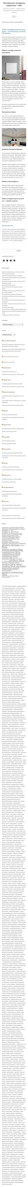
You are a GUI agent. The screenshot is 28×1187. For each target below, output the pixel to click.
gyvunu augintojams (20, 821)
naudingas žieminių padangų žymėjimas (10, 713)
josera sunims (9, 810)
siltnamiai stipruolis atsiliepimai (13, 733)
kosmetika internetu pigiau (14, 1171)
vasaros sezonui (10, 980)
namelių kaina (13, 1128)
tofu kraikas (13, 818)
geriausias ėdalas (10, 851)
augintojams (18, 851)
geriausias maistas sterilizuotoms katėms (11, 700)
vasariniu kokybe (22, 960)
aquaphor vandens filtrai (10, 542)
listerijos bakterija (10, 737)
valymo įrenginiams (21, 915)
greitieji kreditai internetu (16, 763)
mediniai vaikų (6, 1128)
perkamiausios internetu (7, 874)
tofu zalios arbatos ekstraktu (12, 797)
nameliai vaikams (20, 1128)
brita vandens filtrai (15, 862)
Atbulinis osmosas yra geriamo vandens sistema (13, 374)
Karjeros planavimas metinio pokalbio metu (12, 294)
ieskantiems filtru (5, 855)
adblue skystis (21, 741)
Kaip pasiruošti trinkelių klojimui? (9, 414)
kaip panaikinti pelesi (11, 1150)
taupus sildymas (15, 236)
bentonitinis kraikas (6, 818)
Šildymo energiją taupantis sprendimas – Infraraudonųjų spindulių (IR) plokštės (14, 31)
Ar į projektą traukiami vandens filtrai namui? (12, 453)
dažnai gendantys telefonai (8, 705)
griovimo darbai (5, 551)
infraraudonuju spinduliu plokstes (10, 233)
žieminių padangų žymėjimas (9, 588)
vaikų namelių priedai (11, 1156)
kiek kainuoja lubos (16, 752)
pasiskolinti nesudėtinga (7, 760)
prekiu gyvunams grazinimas (13, 799)
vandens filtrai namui (12, 564)
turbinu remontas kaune (7, 756)
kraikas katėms (11, 872)
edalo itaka (4, 831)
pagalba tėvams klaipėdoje (17, 932)
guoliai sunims (18, 1053)
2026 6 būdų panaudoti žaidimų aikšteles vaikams (13, 518)
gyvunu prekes (8, 758)
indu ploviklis (15, 922)
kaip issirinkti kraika (17, 1107)
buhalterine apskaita (6, 743)
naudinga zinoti (5, 963)
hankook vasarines (13, 963)
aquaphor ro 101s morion (10, 532)
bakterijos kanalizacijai (12, 730)
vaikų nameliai (11, 1126)
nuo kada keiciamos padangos (13, 786)
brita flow (19, 883)
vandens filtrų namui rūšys (7, 616)
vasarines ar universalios (7, 952)
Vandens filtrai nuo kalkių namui (9, 371)
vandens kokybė (6, 570)
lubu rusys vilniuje (6, 754)
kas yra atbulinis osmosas (10, 601)
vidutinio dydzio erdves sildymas (18, 238)
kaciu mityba (9, 803)
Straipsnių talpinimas (18, 240)
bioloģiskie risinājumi (18, 739)
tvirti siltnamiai (18, 844)
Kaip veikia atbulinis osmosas (8, 285)
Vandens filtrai (7, 367)
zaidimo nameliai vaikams (15, 909)
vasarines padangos (6, 577)
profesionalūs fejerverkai (17, 875)
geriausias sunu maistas (15, 866)
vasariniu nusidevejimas (12, 978)
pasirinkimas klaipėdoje (12, 935)
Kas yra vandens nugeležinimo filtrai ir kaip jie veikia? (14, 309)
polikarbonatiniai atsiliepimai (8, 846)
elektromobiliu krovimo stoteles (8, 1044)
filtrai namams (20, 608)
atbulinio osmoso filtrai (16, 640)
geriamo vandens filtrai (12, 549)
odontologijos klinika (6, 806)
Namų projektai (7, 449)
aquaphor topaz (7, 540)
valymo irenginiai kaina (19, 941)
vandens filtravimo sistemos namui (13, 612)
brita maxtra (11, 1120)
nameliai (11, 887)
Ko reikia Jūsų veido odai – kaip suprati (11, 315)
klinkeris (13, 903)
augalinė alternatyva (19, 825)
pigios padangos (10, 776)
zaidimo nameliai (5, 1154)
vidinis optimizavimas (16, 758)
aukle (12, 941)
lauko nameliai (17, 887)
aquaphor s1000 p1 (16, 539)
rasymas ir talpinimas (18, 952)
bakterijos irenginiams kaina (14, 900)
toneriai (15, 913)
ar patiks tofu (11, 825)
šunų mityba (13, 870)
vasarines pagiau (18, 973)
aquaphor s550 (17, 534)
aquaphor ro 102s (7, 533)
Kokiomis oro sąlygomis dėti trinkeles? (11, 467)
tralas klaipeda (18, 894)
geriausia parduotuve (21, 832)
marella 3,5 (4, 883)
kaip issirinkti (18, 842)
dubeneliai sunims (10, 812)
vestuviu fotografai (6, 918)
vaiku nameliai (21, 1135)
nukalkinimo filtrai (10, 556)
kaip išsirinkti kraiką (11, 1117)
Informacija (13, 229)
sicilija (12, 995)
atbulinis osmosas (10, 545)
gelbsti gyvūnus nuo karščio (15, 868)
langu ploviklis (9, 782)
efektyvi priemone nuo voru (19, 717)
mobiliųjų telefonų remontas (14, 702)
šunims (3, 823)
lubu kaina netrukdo (11, 748)
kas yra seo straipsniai (14, 722)
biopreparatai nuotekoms (12, 898)
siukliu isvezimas (17, 896)
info (7, 819)
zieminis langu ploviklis (11, 780)
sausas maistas (20, 870)
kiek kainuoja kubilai (21, 704)
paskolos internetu (17, 760)
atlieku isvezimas (10, 945)
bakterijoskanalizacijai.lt (17, 930)
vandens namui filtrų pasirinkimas (13, 618)
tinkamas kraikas (13, 877)
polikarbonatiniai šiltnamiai (8, 844)
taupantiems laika (11, 958)
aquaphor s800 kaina (15, 537)
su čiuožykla (15, 890)
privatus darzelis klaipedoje (8, 943)
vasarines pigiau (13, 960)
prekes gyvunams (17, 1062)
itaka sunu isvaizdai (12, 831)
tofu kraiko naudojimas (14, 1066)
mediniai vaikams (12, 1130)
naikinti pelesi (14, 907)
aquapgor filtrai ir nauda (18, 653)
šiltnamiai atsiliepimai (20, 846)
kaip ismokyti (9, 840)
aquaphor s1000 (14, 538)
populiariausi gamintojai (19, 986)
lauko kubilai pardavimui (16, 679)
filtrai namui (11, 627)
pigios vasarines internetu (15, 976)
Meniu (14, 16)
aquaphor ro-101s (6, 659)
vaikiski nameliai (17, 889)
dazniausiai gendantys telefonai (15, 698)
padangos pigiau (14, 784)
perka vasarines (22, 963)
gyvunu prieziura (11, 821)
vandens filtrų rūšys (12, 623)
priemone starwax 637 (19, 1143)
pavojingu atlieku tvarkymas (9, 1167)
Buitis (9, 229)
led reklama (4, 847)
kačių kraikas (4, 872)
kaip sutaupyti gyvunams (14, 819)
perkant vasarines (19, 980)
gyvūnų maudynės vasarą (17, 1109)
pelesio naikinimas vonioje (17, 1148)
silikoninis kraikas (18, 816)
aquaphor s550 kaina (7, 535)
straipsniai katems (17, 756)
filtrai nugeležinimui (9, 590)
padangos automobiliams (20, 945)
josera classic (15, 720)
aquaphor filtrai (18, 527)
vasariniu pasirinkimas (7, 965)
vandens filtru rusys (14, 657)
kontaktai (11, 827)
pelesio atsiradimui (12, 988)
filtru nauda (19, 855)
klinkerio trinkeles (18, 1141)
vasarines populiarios (16, 961)
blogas (23, 851)
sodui (9, 862)
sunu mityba (19, 831)
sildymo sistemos (18, 235)
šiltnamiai (8, 864)
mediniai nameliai (22, 885)
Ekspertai (5, 410)
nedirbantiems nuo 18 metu (13, 993)
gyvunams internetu (11, 832)
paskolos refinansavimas (12, 765)
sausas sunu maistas (17, 838)
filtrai (4, 547)
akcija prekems (18, 1083)
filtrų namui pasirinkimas (12, 606)
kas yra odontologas (17, 879)
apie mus (16, 827)
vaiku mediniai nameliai (16, 1133)
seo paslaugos (5, 561)
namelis (8, 1133)
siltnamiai (20, 754)
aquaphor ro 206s (17, 533)
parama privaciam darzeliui (18, 743)
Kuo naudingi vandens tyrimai (9, 481)
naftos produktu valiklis (19, 995)
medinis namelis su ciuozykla (13, 769)
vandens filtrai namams (7, 1184)
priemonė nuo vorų (6, 681)
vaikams (17, 728)
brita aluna (14, 881)
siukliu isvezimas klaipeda (7, 1137)
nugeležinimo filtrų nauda (16, 631)
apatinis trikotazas (6, 926)
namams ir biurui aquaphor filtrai (12, 662)
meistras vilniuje (20, 804)
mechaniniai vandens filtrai (16, 551)
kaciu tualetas (13, 814)
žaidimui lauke (9, 889)
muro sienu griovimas (15, 918)
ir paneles (20, 233)
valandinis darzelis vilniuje (13, 808)
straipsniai (4, 853)
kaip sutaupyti (16, 1074)
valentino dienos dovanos (15, 928)
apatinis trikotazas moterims (16, 1173)
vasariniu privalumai (20, 971)
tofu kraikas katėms (12, 885)
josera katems (17, 1051)
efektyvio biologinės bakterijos (18, 860)
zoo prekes (5, 885)
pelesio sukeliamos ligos (14, 991)
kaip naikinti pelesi (17, 905)
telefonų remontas (15, 681)
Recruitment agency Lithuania (15, 892)
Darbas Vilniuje (5, 892)
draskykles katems (10, 767)
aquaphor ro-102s (15, 659)
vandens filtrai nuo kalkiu (14, 566)
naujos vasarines (5, 960)
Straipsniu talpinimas (7, 225)
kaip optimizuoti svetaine (14, 726)
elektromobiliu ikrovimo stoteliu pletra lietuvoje (13, 707)
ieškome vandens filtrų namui (17, 614)
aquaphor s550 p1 (15, 535)
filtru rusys (20, 877)
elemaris (24, 883)
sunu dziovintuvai (18, 812)
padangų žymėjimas (21, 586)
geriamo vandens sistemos (18, 638)
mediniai (24, 1126)
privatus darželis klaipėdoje (13, 937)
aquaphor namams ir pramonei (16, 649)
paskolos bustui (16, 801)
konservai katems (10, 816)
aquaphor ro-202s (22, 666)
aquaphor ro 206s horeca (7, 534)
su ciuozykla (9, 890)
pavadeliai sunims (15, 836)
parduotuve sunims (18, 946)
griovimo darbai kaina (12, 924)
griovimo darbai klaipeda (7, 896)
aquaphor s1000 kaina (7, 539)
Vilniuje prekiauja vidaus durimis (9, 491)
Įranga (17, 229)
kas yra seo (22, 681)
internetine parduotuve (8, 834)
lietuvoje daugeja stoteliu (7, 709)
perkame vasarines (20, 984)
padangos (17, 559)
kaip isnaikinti (9, 905)
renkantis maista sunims (16, 999)
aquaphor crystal (7, 527)
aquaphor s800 (6, 537)
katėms (7, 823)
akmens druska (12, 997)
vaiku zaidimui (9, 739)
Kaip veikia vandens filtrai (8, 307)
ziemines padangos (6, 784)
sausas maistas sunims (17, 1060)
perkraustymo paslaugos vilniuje (9, 804)
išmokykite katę (16, 803)
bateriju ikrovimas (6, 920)
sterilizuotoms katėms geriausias (9, 704)
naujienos (21, 827)
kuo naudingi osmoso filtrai (11, 604)
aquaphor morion (19, 529)
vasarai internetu (5, 982)
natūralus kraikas (17, 1118)
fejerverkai (20, 853)
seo (21, 559)
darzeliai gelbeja (5, 745)
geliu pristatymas (21, 924)
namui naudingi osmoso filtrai (12, 625)
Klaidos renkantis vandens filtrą (9, 431)
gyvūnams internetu (20, 872)
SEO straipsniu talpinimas (9, 340)
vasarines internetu (15, 954)
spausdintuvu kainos (19, 917)
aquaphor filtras (7, 529)
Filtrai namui (6, 436)
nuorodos (4, 829)
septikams (5, 917)
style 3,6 (14, 883)
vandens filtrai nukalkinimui (18, 595)
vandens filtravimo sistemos (10, 569)
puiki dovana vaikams (17, 692)
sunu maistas (22, 806)
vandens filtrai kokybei (7, 610)
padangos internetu (6, 775)
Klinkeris (5, 463)
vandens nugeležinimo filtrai (10, 576)
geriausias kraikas (17, 874)
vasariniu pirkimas (19, 958)
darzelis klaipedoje (6, 932)
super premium (15, 806)
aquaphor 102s (14, 674)
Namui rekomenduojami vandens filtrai (11, 505)
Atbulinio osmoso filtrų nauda (9, 443)
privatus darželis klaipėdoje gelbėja (9, 933)
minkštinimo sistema (14, 593)
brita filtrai (21, 545)
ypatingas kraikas (16, 840)
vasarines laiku (15, 956)
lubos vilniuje (14, 754)
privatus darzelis (14, 746)
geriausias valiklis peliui (7, 717)
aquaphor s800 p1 (5, 538)
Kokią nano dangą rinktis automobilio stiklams (12, 405)
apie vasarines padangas (7, 986)
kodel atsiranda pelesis (16, 989)
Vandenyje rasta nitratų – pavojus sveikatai (12, 479)
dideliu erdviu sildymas (19, 231)
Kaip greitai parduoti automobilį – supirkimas (12, 275)
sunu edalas (4, 808)
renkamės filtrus (5, 849)
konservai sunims (5, 814)
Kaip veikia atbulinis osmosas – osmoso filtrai (12, 469)
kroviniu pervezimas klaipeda (8, 894)
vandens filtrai (16, 560)
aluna (9, 881)
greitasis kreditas (10, 761)
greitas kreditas (18, 761)
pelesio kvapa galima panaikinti (18, 677)
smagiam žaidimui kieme (7, 694)
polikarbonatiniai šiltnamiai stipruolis (10, 735)
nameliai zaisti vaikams (14, 911)
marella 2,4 (20, 881)
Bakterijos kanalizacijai (9, 362)
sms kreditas (22, 993)
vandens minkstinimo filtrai (12, 573)
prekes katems (18, 1079)
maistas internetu (10, 1092)
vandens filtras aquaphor (10, 568)
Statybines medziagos (8, 487)
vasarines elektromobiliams (19, 965)
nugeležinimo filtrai (11, 554)
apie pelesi (4, 988)
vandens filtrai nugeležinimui (8, 632)
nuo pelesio (7, 941)
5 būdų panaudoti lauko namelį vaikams (11, 515)
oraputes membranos (6, 922)
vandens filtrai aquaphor (10, 562)
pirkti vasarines (12, 967)
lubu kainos (23, 752)
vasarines (9, 956)
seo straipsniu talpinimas (13, 687)
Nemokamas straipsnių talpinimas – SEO (14, 4)
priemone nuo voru (6, 679)
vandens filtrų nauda (6, 597)
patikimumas (13, 920)
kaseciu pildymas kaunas (11, 915)
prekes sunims (9, 838)
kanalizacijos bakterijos (17, 859)
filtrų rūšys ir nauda (6, 629)
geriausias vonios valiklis (20, 705)
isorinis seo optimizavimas (13, 724)
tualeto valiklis (11, 917)
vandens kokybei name (13, 619)
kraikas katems (5, 877)
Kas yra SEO (6, 501)
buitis (13, 728)
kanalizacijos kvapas (6, 859)
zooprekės (9, 875)
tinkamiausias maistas (15, 849)
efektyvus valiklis (13, 902)
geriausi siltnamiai (11, 842)
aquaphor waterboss (19, 543)
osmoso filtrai (8, 558)
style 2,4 (9, 883)
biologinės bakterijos (20, 857)
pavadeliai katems (6, 836)
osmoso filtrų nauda (16, 597)
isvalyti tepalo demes (16, 771)
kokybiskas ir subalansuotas (20, 834)
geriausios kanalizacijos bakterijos (9, 741)
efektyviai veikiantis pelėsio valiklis (9, 718)
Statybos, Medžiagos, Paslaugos (11, 356)
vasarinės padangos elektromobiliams (16, 711)
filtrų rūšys (17, 591)
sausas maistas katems (18, 1057)
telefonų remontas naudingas (14, 696)
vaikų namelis (6, 887)
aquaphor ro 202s (22, 674)
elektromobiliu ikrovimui (7, 801)
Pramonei (7, 231)
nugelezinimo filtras (11, 552)
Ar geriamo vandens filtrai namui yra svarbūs (12, 383)
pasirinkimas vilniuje (14, 745)
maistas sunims (5, 866)
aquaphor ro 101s (7, 530)
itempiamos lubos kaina (16, 750)
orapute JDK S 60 (20, 920)
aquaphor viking (7, 543)
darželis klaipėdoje (15, 939)
